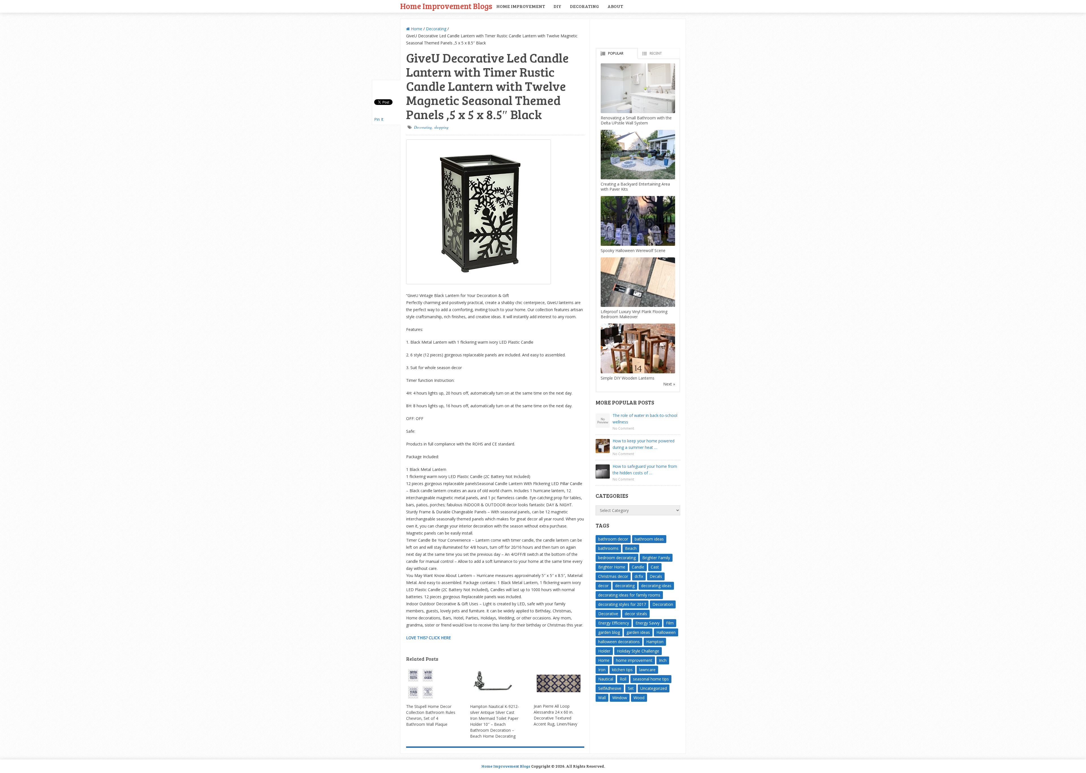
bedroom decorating (617, 557)
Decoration (662, 604)
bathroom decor (613, 539)
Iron (602, 669)
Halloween (666, 632)
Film (670, 623)
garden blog (609, 632)
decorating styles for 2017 (622, 604)
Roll (623, 679)
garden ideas (638, 632)
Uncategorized (653, 688)
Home (416, 28)
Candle (638, 567)
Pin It (378, 119)
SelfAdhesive (609, 688)
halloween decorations (619, 641)
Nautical (605, 679)
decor (603, 585)
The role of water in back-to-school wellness (645, 419)
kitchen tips (622, 669)
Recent (656, 53)
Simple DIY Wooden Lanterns (627, 378)
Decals (656, 576)
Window (619, 697)
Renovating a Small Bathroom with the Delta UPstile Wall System (636, 120)
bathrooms (608, 548)
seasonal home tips (651, 679)
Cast (655, 567)
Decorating (584, 6)
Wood (639, 697)
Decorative (608, 613)
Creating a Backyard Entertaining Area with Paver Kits (635, 186)
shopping (441, 127)
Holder (604, 651)
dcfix (639, 576)
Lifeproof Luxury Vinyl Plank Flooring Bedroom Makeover (634, 314)
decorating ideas (656, 585)
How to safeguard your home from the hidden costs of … (645, 469)
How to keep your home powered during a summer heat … (644, 444)
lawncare (647, 669)
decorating (625, 585)
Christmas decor (613, 576)
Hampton (654, 641)
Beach (631, 548)
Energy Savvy (647, 623)
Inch (663, 660)
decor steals (636, 613)
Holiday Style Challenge (638, 651)
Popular (615, 53)
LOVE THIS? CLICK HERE (428, 637)
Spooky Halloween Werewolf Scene (633, 250)
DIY (557, 6)
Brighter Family (656, 557)
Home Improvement (520, 6)
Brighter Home (611, 567)
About (615, 6)
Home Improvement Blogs (446, 6)
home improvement (634, 660)
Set (631, 688)
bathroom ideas (649, 539)
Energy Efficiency (613, 623)
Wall (602, 697)
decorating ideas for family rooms (629, 595)
